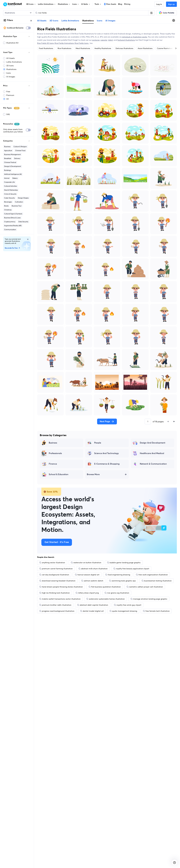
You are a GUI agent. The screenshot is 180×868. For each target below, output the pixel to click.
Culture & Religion (20, 147)
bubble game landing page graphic (125, 562)
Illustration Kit (12, 43)
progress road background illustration (58, 611)
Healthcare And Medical (152, 453)
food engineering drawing (119, 574)
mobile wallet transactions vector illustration (61, 599)
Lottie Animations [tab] (70, 21)
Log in (159, 4)
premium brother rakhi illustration (56, 605)
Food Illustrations (46, 48)
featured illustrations (126, 40)
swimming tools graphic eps (124, 581)
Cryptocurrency (9, 222)
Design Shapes (23, 198)
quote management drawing (124, 611)
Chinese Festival (10, 162)
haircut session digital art (88, 574)
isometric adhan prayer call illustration (146, 587)
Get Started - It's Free (57, 542)
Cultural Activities (10, 186)
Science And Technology (106, 453)
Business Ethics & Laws (12, 218)
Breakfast (7, 158)
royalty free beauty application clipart (132, 568)
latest (110, 40)
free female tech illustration (157, 611)
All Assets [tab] (41, 21)
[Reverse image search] (151, 12)
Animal (6, 178)
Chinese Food (20, 150)
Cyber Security (9, 198)
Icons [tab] (99, 21)
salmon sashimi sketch (93, 581)
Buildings (7, 170)
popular (104, 40)
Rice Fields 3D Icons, (46, 43)
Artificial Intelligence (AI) (13, 174)
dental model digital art (93, 611)
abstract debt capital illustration (94, 605)
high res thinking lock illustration (56, 593)
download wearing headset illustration (58, 581)
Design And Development (152, 443)
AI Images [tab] (110, 21)
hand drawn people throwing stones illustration (62, 587)
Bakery (15, 178)
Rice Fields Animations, (65, 43)
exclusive (96, 40)
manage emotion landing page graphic (150, 599)
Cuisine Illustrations (165, 48)
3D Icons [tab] (54, 21)
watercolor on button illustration (87, 562)
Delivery (17, 158)
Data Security (23, 222)
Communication (10, 230)
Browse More (93, 474)
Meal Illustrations (83, 48)
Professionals (55, 453)
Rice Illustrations (64, 48)
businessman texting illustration (158, 581)
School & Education (58, 474)
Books (6, 206)
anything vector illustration (53, 562)
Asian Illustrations (145, 48)
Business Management (12, 154)
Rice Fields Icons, (82, 43)
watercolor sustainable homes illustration (107, 599)
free (56, 34)
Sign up (171, 4)
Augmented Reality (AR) (12, 226)
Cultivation (19, 202)
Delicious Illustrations (124, 48)
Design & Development (12, 166)
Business (7, 147)
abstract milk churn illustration (94, 568)
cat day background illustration (55, 574)
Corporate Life (9, 182)
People (97, 443)
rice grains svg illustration (118, 593)
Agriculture (8, 150)
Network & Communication (153, 464)
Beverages (8, 202)
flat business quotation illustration (106, 587)
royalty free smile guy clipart (128, 605)
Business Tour (16, 206)
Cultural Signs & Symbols (13, 214)
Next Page (105, 421)
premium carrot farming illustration (57, 568)
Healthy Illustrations (102, 48)
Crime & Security (10, 194)
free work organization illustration (153, 574)
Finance (53, 464)
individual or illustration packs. (134, 37)
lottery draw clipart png (88, 593)
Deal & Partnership (11, 190)
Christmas (7, 210)
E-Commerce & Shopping (107, 464)
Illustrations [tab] (88, 20)
